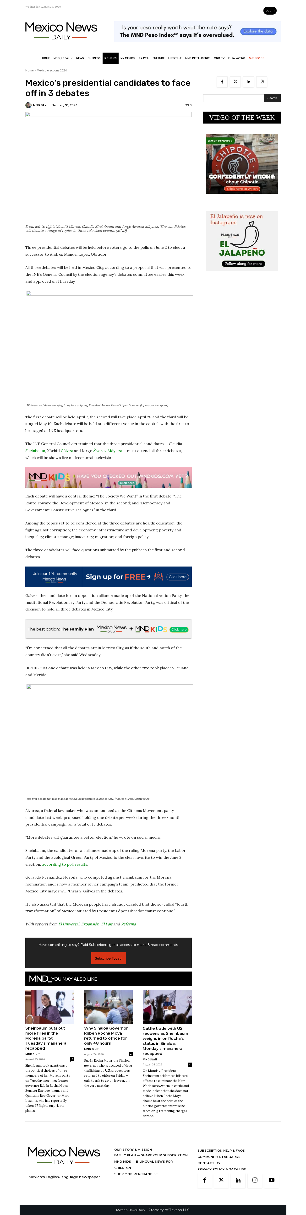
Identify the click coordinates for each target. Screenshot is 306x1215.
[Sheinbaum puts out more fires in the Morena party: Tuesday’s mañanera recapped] (49, 1007)
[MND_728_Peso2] (197, 45)
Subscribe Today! (108, 958)
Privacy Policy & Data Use (221, 1169)
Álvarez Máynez (107, 450)
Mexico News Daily (130, 1210)
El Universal (68, 924)
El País (106, 924)
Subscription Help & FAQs (221, 1150)
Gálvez (67, 450)
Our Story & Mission (133, 1149)
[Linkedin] (248, 81)
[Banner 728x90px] (108, 477)
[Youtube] (271, 1180)
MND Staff (41, 105)
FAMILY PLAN (125, 1155)
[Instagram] (261, 81)
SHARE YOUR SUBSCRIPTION (164, 1155)
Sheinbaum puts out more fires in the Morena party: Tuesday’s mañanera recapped (45, 1038)
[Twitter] (235, 81)
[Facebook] (222, 81)
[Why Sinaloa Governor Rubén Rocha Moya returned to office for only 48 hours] (108, 1007)
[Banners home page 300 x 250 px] (242, 197)
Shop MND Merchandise (136, 1174)
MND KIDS (123, 1161)
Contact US (208, 1163)
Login (270, 10)
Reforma (128, 924)
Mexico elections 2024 (52, 70)
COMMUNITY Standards (218, 1157)
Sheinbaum (35, 450)
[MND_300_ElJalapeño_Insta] (242, 274)
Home (29, 70)
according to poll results (64, 864)
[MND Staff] (29, 105)
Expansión (90, 924)
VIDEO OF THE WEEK (242, 117)
